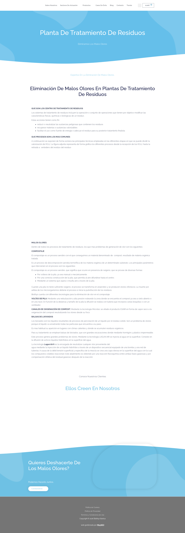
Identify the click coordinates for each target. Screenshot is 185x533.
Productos (86, 5)
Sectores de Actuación (69, 5)
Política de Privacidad (92, 511)
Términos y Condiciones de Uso (92, 515)
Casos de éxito (101, 5)
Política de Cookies (92, 507)
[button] (139, 5)
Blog (111, 5)
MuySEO (100, 525)
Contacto (120, 5)
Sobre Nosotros (51, 5)
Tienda (129, 5)
